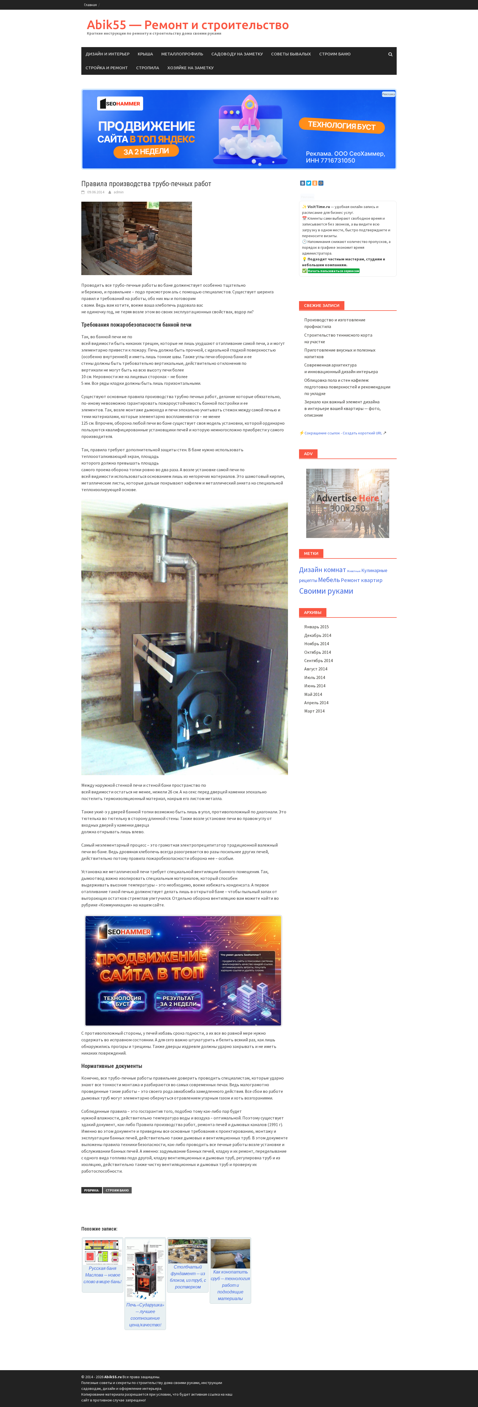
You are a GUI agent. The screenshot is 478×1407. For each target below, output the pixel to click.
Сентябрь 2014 (318, 660)
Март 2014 (314, 711)
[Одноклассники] (314, 183)
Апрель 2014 (316, 702)
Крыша (145, 54)
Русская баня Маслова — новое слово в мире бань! (103, 1274)
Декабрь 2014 (317, 635)
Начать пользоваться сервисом (333, 271)
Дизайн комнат (322, 569)
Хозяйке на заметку (190, 67)
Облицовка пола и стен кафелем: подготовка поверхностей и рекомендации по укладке (347, 386)
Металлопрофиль (182, 54)
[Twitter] (308, 183)
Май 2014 (313, 694)
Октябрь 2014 (317, 652)
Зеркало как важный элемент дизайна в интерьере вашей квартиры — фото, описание (342, 408)
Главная (90, 5)
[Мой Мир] (320, 183)
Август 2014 (315, 669)
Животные (353, 571)
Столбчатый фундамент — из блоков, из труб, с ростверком (188, 1277)
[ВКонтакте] (302, 183)
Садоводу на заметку (237, 54)
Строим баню (335, 54)
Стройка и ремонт (106, 67)
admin (119, 191)
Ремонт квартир (362, 580)
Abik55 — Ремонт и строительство (188, 24)
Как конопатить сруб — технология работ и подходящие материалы (230, 1285)
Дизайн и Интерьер (107, 54)
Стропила (147, 67)
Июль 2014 (314, 677)
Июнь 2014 (314, 685)
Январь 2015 (316, 626)
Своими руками (326, 591)
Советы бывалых (291, 54)
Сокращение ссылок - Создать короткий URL (343, 432)
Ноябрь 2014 (316, 643)
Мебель (329, 579)
